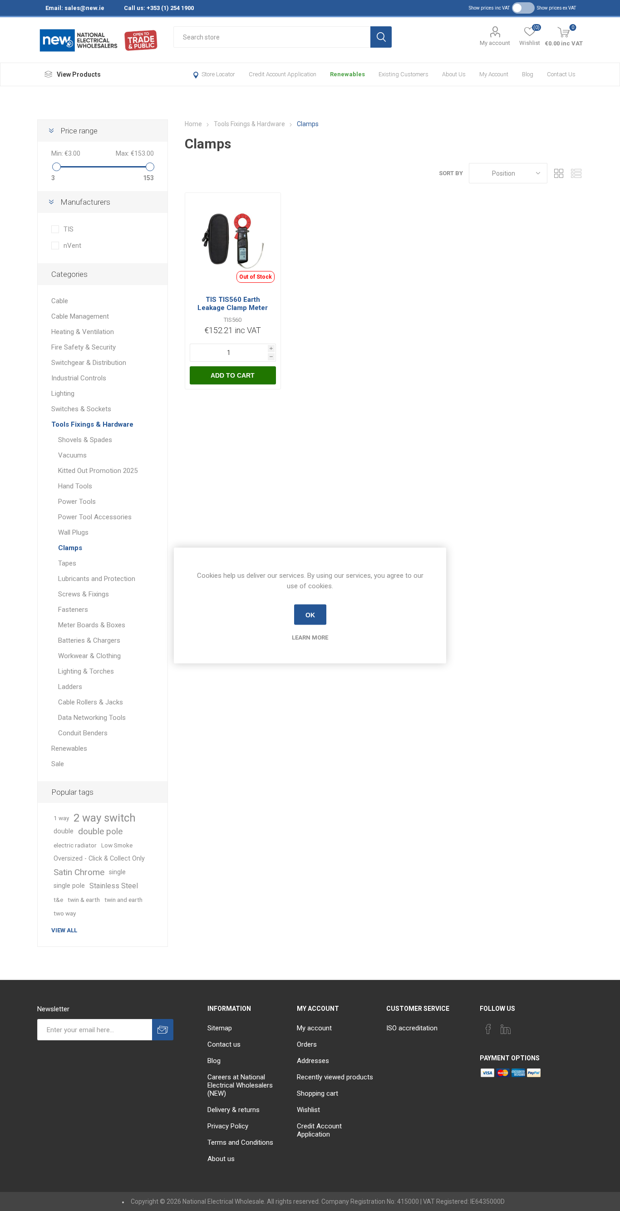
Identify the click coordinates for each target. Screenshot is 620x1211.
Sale (57, 764)
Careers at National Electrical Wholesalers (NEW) (240, 1085)
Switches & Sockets (81, 409)
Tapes (67, 563)
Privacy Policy (227, 1126)
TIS (69, 229)
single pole (69, 886)
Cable (59, 301)
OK (310, 614)
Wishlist (308, 1110)
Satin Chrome (79, 872)
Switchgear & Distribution (88, 363)
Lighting (62, 393)
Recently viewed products (335, 1077)
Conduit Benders (83, 733)
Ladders (70, 687)
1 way (61, 818)
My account (495, 42)
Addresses (313, 1061)
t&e (58, 899)
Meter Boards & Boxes (91, 625)
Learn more (310, 637)
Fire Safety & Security (83, 347)
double (64, 831)
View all (64, 930)
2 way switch (105, 818)
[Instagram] (523, 1026)
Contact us (561, 74)
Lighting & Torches (86, 671)
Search (381, 37)
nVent (72, 245)
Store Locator (218, 74)
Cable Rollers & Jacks (90, 702)
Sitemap (219, 1028)
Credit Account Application (282, 74)
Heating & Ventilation (82, 332)
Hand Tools (75, 486)
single (117, 872)
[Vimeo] (505, 1029)
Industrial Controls (78, 378)
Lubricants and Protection (96, 579)
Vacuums (72, 455)
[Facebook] (488, 1029)
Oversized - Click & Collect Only (99, 858)
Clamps (70, 548)
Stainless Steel (113, 885)
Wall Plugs (73, 532)
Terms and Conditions (240, 1142)
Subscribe (162, 1029)
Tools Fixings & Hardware (92, 424)
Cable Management (80, 316)
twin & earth (84, 899)
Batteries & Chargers (89, 640)
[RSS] (540, 1026)
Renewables (347, 74)
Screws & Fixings (83, 594)
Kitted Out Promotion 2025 (98, 471)
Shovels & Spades (85, 440)
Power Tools (77, 501)
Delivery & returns (233, 1110)
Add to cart (233, 375)
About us (454, 74)
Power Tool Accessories (95, 517)
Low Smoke (117, 845)
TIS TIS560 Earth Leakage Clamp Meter (232, 303)
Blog (527, 74)
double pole (100, 831)
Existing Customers (403, 74)
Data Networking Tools (92, 718)
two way (65, 913)
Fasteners (73, 610)
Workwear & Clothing (89, 656)
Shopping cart (317, 1093)
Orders (307, 1044)
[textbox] (271, 37)
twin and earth (123, 899)
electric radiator (75, 845)
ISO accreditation (412, 1028)
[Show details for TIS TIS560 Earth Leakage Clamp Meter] (233, 241)
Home (193, 124)
